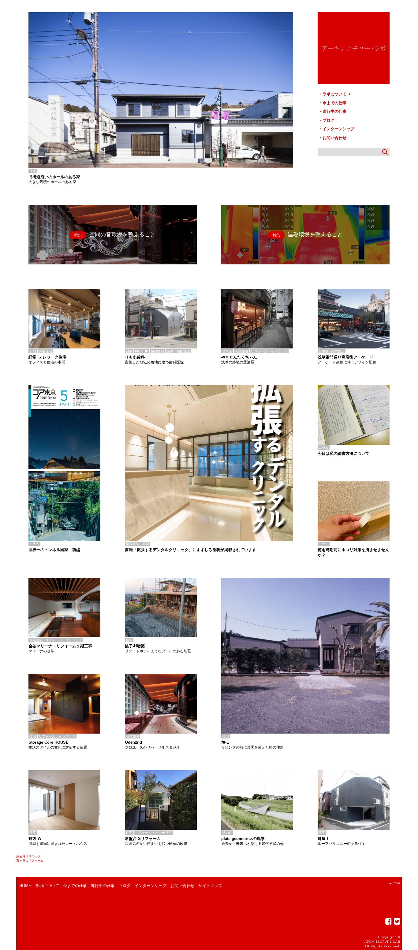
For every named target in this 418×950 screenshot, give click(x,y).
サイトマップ (210, 885)
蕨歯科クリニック (28, 856)
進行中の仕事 (334, 111)
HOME (25, 885)
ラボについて (335, 94)
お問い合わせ (334, 137)
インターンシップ (338, 129)
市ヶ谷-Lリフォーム (29, 860)
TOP (396, 883)
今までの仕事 (334, 103)
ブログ (328, 120)
